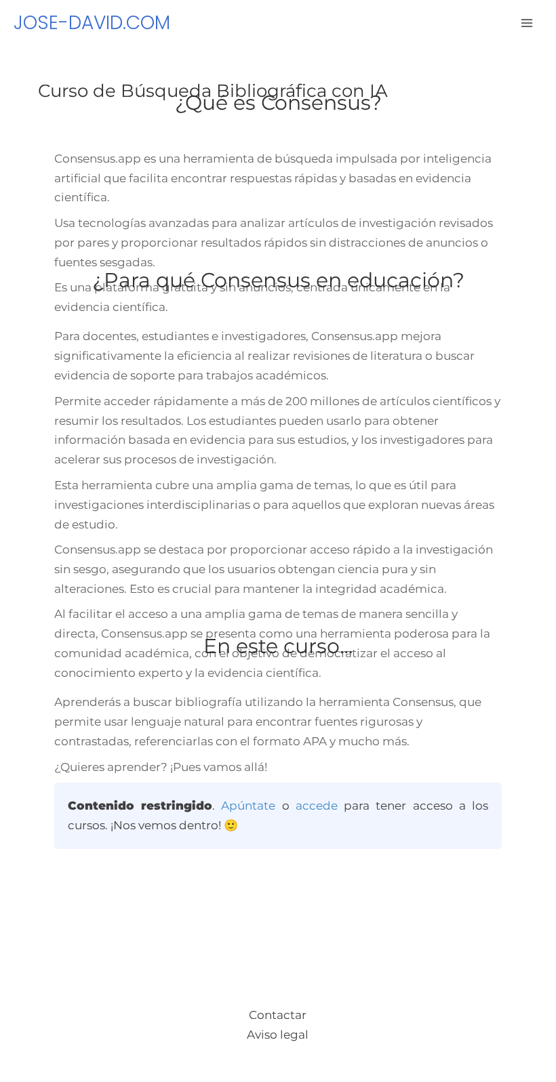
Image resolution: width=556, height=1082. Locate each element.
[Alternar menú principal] (527, 23)
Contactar (277, 1015)
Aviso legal (278, 1034)
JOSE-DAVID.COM (92, 22)
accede (317, 805)
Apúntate (248, 805)
